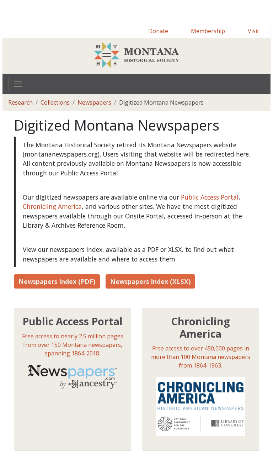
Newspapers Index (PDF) (56, 307)
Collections (55, 128)
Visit (253, 56)
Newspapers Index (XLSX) (150, 307)
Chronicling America (52, 232)
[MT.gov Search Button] (262, 17)
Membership (208, 56)
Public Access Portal (210, 222)
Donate (158, 56)
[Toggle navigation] (18, 109)
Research (20, 128)
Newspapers (94, 128)
